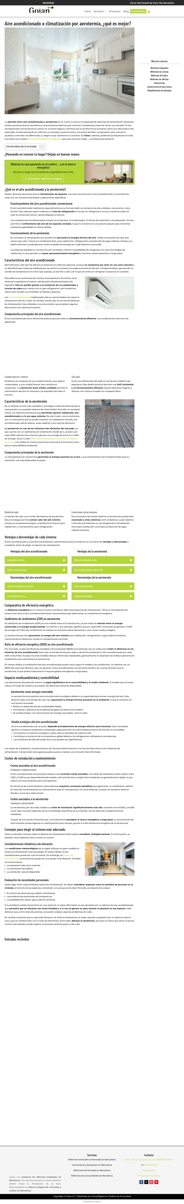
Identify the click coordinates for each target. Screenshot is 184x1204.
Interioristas (159, 83)
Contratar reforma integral (45, 178)
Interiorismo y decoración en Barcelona (92, 1165)
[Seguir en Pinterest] (156, 1182)
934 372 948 (151, 1165)
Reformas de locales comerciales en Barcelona (92, 1159)
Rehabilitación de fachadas (159, 90)
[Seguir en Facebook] (141, 1182)
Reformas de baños (159, 75)
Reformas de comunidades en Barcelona (92, 1176)
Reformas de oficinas (159, 79)
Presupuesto (138, 11)
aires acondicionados (19, 297)
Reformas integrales (159, 68)
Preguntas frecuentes (149, 1176)
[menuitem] (149, 12)
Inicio (87, 11)
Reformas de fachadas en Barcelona (92, 1170)
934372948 (48, 3)
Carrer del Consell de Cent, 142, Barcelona (152, 3)
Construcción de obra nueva (159, 86)
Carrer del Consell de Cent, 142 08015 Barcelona (149, 1159)
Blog (126, 11)
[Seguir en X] (146, 1182)
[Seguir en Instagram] (151, 1182)
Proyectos (115, 11)
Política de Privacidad (120, 1196)
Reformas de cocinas (159, 71)
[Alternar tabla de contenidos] (40, 147)
